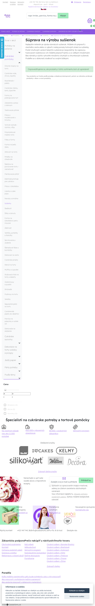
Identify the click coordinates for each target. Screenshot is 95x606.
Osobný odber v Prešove (57, 555)
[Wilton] (56, 460)
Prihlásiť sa (86, 480)
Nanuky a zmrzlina (11, 198)
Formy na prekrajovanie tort (11, 96)
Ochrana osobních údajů (12, 550)
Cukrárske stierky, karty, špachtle (11, 89)
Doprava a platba (13, 3)
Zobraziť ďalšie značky (47, 471)
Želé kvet (8, 228)
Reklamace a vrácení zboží (13, 555)
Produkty (16, 35)
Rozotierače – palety (10, 82)
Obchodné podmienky (11, 544)
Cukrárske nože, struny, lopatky (11, 74)
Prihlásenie (77, 2)
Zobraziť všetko (53, 566)
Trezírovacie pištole (12, 110)
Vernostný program (20, 3)
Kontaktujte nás (82, 510)
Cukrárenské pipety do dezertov (12, 312)
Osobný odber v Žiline (56, 561)
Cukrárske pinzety (11, 260)
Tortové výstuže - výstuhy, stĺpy (11, 126)
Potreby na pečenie (18, 31)
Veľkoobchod (30, 547)
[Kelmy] (66, 450)
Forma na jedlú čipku (10, 146)
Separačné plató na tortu (11, 305)
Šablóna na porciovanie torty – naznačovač (12, 166)
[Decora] (76, 460)
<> (5, 390)
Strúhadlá (8, 289)
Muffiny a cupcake (11, 270)
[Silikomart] (26, 460)
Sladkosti (8, 208)
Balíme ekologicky (32, 555)
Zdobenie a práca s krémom (11, 104)
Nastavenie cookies (77, 596)
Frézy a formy (10, 140)
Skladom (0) (12, 405)
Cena (5, 384)
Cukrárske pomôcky (33, 31)
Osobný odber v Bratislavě (58, 547)
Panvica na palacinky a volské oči (11, 321)
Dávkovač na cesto (12, 255)
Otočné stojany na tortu (11, 67)
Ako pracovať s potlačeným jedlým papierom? (21, 579)
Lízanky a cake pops (10, 192)
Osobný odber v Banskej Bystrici (60, 544)
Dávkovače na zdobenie (10, 330)
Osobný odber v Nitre (56, 553)
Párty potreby (11, 367)
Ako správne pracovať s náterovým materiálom (21, 582)
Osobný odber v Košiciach (58, 550)
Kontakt (5, 2)
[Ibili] (23, 450)
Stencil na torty (10, 265)
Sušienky (45, 35)
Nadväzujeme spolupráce (35, 553)
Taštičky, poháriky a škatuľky (11, 234)
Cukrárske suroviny (49, 31)
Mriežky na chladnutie (9, 158)
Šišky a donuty (10, 213)
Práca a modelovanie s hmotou (10, 117)
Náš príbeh (29, 544)
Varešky (7, 299)
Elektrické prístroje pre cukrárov (11, 180)
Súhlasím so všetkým (77, 591)
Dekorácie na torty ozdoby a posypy (71, 31)
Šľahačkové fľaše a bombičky (12, 249)
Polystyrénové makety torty (10, 133)
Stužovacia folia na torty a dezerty (12, 276)
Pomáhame (29, 558)
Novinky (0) (12, 413)
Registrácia (87, 2)
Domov (6, 35)
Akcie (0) (11, 409)
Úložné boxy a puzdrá (9, 283)
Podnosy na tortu (11, 294)
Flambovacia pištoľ (12, 174)
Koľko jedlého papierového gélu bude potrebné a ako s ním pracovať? (31, 576)
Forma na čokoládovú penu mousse (11, 220)
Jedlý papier (10, 360)
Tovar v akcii (5, 31)
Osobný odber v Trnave (56, 558)
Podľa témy (10, 374)
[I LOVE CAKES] (42, 450)
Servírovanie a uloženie (10, 241)
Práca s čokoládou (12, 186)
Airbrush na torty (11, 152)
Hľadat (63, 15)
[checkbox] (10, 413)
